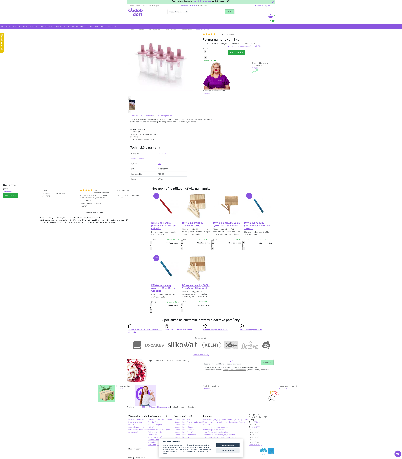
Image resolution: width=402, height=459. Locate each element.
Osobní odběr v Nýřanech (184, 427)
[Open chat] (397, 454)
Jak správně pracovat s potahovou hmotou (219, 437)
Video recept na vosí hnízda (213, 430)
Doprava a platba (134, 5)
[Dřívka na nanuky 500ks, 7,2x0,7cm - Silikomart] (227, 206)
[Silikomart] (183, 345)
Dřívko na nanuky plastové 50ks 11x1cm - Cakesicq (164, 225)
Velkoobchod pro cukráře (157, 442)
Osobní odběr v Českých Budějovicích (189, 422)
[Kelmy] (211, 345)
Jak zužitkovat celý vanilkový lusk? (216, 432)
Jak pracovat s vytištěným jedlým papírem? (219, 435)
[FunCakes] (266, 345)
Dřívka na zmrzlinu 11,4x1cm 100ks (192, 224)
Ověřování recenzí (155, 440)
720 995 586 (255, 427)
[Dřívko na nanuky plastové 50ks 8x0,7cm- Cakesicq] (258, 206)
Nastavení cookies (228, 450)
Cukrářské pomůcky (29, 26)
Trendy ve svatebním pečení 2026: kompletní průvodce (224, 422)
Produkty (141, 29)
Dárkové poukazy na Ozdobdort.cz (161, 419)
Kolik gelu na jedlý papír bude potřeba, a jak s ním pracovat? (226, 419)
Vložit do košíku (236, 52)
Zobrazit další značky (201, 355)
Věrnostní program (153, 5)
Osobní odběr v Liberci (183, 425)
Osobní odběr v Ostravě (184, 432)
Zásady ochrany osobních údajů (235, 370)
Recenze (149, 116)
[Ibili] (137, 345)
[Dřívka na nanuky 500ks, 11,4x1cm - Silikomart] (196, 268)
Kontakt (144, 5)
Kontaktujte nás (285, 388)
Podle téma (112, 26)
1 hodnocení (228, 34)
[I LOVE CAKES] (154, 345)
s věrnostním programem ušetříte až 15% (244, 46)
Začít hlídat (256, 68)
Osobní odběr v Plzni (182, 437)
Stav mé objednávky (136, 419)
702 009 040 (255, 422)
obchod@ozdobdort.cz (160, 407)
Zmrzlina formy (164, 153)
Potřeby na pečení (13, 26)
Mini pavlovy (208, 425)
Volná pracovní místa (156, 437)
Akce (2, 26)
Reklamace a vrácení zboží (138, 430)
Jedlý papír (89, 26)
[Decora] (250, 345)
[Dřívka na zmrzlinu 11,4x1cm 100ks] (196, 206)
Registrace (268, 5)
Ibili (159, 164)
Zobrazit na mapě (255, 445)
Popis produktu (137, 116)
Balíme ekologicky (155, 432)
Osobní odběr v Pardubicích (185, 435)
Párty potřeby (100, 26)
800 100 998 (147, 407)
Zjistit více (120, 388)
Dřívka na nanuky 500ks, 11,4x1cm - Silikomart (196, 287)
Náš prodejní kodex (155, 445)
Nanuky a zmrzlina (170, 29)
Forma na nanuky (185, 29)
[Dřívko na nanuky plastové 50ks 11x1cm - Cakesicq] (165, 206)
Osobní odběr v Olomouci (184, 430)
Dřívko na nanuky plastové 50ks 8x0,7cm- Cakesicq (257, 225)
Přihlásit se (267, 363)
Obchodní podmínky (136, 427)
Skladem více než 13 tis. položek (160, 430)
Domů (132, 29)
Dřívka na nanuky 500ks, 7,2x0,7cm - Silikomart (227, 224)
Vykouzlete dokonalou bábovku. (215, 427)
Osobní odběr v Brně (182, 419)
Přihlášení (260, 5)
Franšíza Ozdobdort (155, 422)
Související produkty (164, 116)
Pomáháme (152, 435)
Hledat (229, 12)
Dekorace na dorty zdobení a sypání (69, 26)
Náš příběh (152, 427)
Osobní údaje (133, 432)
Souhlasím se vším (228, 445)
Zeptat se (206, 93)
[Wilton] (231, 345)
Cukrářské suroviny (46, 26)
